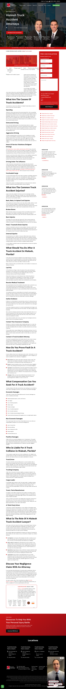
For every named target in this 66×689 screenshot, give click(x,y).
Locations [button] (29, 5)
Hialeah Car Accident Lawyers (48, 117)
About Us (34, 5)
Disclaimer (39, 686)
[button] (26, 5)
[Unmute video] (49, 658)
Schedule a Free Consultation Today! (21, 65)
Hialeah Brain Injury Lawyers (47, 113)
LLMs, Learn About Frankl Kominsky (23, 686)
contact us (12, 581)
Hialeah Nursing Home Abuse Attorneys (50, 126)
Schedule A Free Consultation (15, 32)
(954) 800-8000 (25, 657)
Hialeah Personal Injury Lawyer (48, 132)
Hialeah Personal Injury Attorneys (48, 130)
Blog (45, 5)
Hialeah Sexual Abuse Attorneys (48, 134)
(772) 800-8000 (39, 657)
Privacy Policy (33, 686)
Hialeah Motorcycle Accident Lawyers (49, 124)
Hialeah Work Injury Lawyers (47, 138)
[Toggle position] (61, 658)
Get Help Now (56, 5)
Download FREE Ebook (13, 631)
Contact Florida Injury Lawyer (42, 667)
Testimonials (40, 5)
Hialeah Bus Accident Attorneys (48, 115)
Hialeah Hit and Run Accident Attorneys (50, 119)
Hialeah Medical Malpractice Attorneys (49, 121)
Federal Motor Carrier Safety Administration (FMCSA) (18, 149)
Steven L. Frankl (21, 588)
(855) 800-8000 (55, 1)
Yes (42, 99)
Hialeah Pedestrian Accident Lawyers (49, 128)
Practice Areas (22, 5)
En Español (49, 5)
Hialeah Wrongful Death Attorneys (48, 140)
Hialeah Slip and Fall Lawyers (47, 136)
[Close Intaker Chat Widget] (63, 658)
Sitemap (43, 686)
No (42, 100)
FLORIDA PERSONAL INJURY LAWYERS (13, 51)
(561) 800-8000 (12, 657)
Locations (41, 669)
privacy (55, 104)
